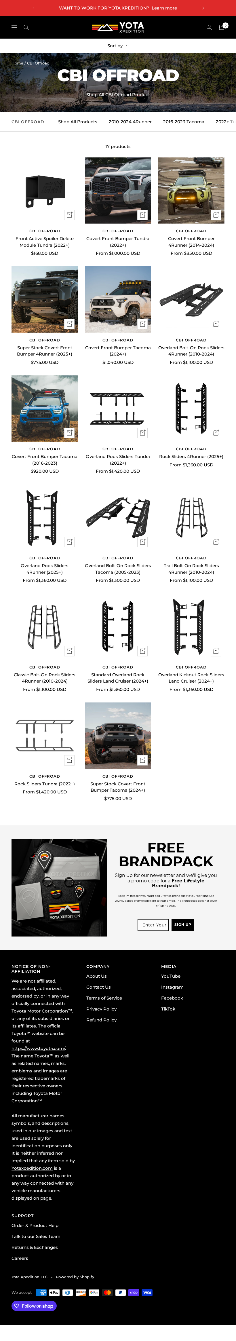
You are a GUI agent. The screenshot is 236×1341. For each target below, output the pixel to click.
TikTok (168, 1009)
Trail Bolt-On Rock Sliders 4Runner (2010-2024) (191, 569)
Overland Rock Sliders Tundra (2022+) (118, 460)
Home (17, 63)
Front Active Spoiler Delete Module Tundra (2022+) (45, 242)
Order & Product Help (35, 1225)
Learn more (164, 8)
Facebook (172, 998)
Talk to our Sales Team (36, 1236)
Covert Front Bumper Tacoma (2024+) (118, 351)
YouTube (170, 976)
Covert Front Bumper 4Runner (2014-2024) (191, 242)
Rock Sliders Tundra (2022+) (44, 784)
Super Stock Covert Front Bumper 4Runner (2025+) (44, 351)
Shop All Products (77, 121)
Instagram (172, 987)
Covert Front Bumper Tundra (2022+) (117, 242)
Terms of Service (104, 998)
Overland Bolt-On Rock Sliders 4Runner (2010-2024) (191, 351)
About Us (96, 976)
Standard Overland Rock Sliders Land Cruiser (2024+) (117, 678)
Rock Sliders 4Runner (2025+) (191, 456)
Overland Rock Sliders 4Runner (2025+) (44, 569)
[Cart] (221, 27)
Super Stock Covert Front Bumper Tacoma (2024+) (117, 787)
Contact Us (98, 987)
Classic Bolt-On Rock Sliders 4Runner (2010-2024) (44, 678)
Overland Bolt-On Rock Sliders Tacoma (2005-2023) (118, 569)
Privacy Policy (101, 1009)
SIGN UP (182, 925)
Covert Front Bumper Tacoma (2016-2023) (44, 460)
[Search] (26, 27)
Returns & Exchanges (35, 1247)
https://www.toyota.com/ (38, 1048)
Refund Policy (101, 1020)
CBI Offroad (44, 231)
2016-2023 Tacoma (183, 121)
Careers (20, 1258)
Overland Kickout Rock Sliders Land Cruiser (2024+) (191, 678)
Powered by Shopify (75, 1276)
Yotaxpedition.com (32, 1168)
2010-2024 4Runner (130, 121)
